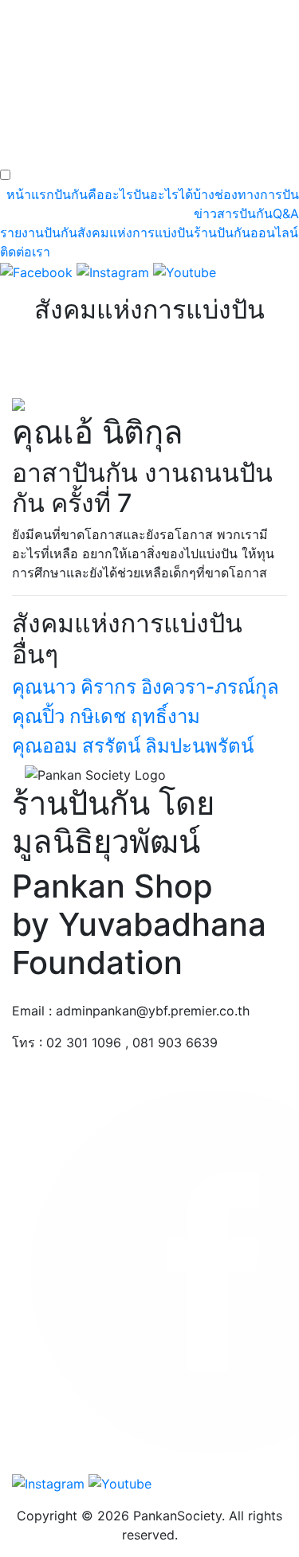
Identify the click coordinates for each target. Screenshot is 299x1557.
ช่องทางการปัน (256, 194)
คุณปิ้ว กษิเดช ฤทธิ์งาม (106, 716)
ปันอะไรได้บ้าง (173, 194)
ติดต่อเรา (25, 252)
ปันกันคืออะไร (93, 194)
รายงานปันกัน (38, 233)
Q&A (286, 213)
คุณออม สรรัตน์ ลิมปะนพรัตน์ (133, 745)
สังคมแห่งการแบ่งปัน (135, 233)
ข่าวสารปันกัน (233, 213)
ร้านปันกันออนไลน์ (246, 233)
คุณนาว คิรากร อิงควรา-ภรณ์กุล (145, 686)
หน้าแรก (30, 194)
